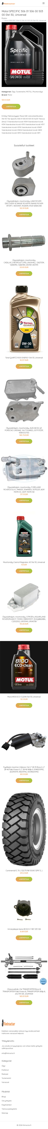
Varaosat (5, 1082)
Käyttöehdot (6, 1105)
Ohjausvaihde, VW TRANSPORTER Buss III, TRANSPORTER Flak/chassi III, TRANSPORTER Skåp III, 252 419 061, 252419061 (24, 991)
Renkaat (5, 1074)
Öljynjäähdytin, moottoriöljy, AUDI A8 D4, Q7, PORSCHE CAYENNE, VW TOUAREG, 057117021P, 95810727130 (24, 430)
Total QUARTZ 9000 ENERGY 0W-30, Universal (24, 358)
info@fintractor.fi (8, 1053)
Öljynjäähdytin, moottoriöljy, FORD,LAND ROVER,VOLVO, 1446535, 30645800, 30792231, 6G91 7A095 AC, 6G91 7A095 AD (24, 489)
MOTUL (29, 92)
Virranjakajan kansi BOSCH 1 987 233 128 (24, 929)
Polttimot (5, 1070)
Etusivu (4, 18)
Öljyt (13, 92)
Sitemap (5, 1113)
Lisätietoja (11, 107)
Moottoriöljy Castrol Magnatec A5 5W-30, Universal (24, 562)
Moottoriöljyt (38, 92)
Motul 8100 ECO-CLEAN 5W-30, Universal (24, 697)
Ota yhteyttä (6, 1101)
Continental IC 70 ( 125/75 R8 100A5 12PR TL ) (24, 870)
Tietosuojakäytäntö (9, 1109)
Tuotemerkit (20, 92)
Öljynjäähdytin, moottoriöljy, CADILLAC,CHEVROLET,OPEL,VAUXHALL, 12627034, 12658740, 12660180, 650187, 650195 (24, 262)
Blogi (4, 1097)
